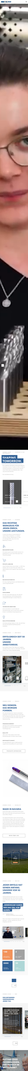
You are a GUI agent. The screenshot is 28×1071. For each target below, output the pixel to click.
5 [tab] (17, 942)
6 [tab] (20, 942)
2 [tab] (12, 508)
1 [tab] (4, 508)
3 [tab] (14, 508)
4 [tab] (17, 508)
